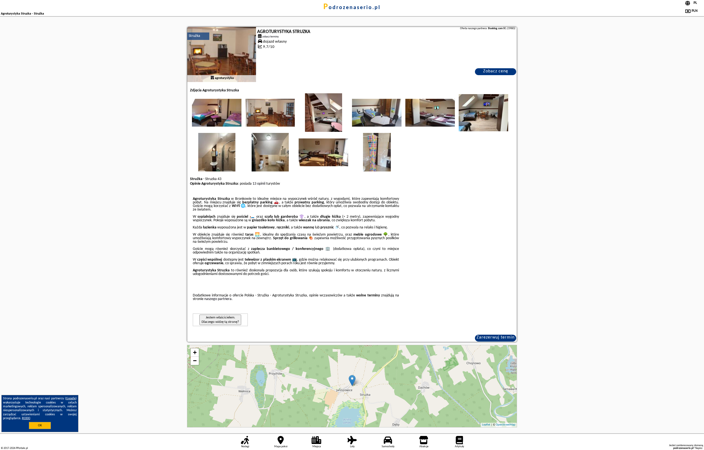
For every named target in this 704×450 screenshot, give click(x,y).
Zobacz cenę (495, 71)
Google (71, 398)
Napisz (698, 448)
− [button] (195, 360)
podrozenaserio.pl (352, 7)
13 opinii (258, 184)
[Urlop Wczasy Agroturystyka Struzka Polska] (217, 112)
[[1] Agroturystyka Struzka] (221, 54)
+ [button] (195, 352)
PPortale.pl (22, 448)
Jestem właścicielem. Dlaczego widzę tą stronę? (220, 320)
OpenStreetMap (505, 424)
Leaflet (486, 424)
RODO (26, 418)
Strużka (194, 36)
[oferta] (212, 78)
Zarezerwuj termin (496, 337)
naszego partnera (218, 299)
